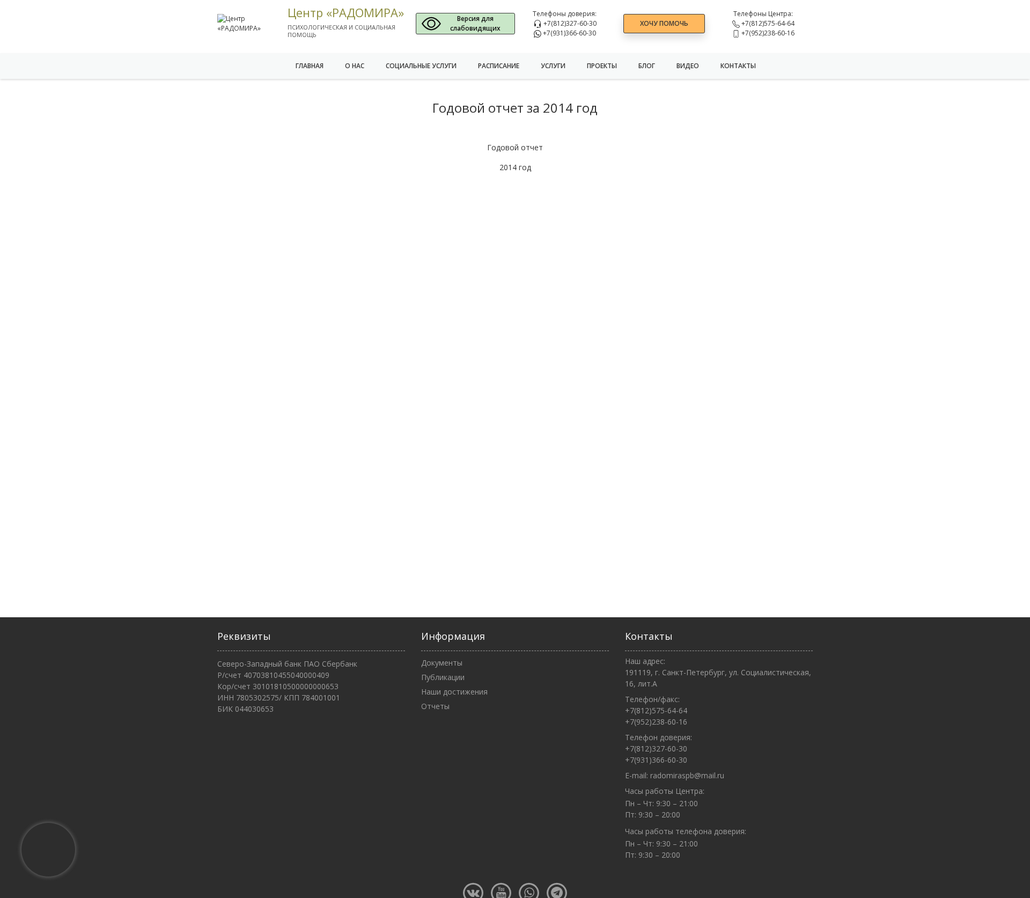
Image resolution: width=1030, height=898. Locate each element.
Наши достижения (454, 692)
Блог (646, 65)
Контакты (738, 65)
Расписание (498, 65)
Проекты (602, 65)
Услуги (553, 65)
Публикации (443, 677)
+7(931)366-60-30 (568, 33)
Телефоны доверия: (565, 13)
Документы (441, 663)
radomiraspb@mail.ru (687, 775)
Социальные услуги (421, 65)
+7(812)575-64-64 (767, 23)
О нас (354, 65)
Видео (687, 65)
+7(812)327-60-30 (569, 23)
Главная (309, 65)
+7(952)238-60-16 (767, 33)
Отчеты (435, 706)
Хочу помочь (664, 23)
